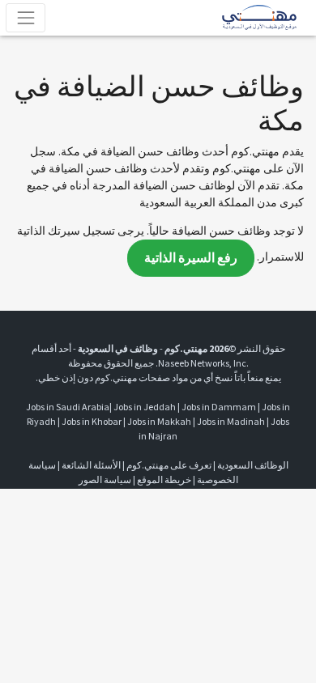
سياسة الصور (105, 479)
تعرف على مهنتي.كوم (168, 465)
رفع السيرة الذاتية (190, 257)
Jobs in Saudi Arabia (67, 407)
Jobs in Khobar (92, 421)
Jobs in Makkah (159, 421)
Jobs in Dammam (218, 407)
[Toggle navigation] (25, 17)
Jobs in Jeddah (144, 407)
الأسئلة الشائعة (91, 465)
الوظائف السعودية (252, 465)
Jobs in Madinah (231, 421)
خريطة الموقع (164, 479)
